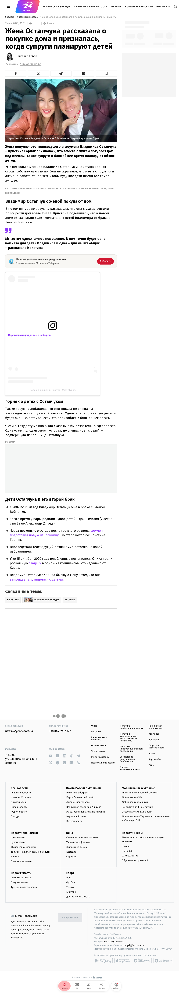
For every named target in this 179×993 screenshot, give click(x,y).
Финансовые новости (23, 847)
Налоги (15, 856)
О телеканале (98, 745)
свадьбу (35, 563)
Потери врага (74, 821)
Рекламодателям (100, 757)
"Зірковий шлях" (30, 64)
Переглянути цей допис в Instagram (29, 335)
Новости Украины (21, 797)
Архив (152, 753)
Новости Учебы (132, 833)
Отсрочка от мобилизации (137, 811)
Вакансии (154, 740)
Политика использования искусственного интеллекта (128, 737)
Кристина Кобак (26, 56)
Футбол (70, 882)
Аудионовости (19, 811)
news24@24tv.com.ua (19, 731)
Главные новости (21, 792)
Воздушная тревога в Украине (83, 806)
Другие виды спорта (78, 896)
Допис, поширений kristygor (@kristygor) (53, 389)
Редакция (96, 732)
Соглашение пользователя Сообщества (127, 759)
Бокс (68, 877)
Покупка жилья (19, 882)
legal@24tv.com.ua (134, 945)
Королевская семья (139, 6)
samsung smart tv (162, 961)
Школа (126, 846)
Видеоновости (19, 806)
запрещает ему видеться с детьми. (37, 580)
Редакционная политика (99, 738)
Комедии (71, 851)
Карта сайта (155, 759)
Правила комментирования (130, 768)
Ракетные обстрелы (77, 792)
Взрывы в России (76, 816)
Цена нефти (18, 837)
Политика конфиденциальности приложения (131, 748)
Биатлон (71, 891)
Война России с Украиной (83, 788)
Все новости (19, 788)
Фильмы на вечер (76, 847)
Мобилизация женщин (135, 802)
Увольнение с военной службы (139, 792)
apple (122, 961)
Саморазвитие (130, 855)
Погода (15, 816)
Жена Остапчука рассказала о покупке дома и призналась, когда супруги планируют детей (79, 17)
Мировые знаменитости (91, 6)
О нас (94, 726)
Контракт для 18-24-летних (137, 806)
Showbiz (9, 17)
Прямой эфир (19, 802)
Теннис (70, 887)
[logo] (27, 6)
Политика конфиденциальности (131, 727)
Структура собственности (156, 746)
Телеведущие (98, 751)
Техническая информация (156, 727)
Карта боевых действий (80, 797)
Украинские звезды (56, 6)
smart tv (142, 961)
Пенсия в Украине (21, 861)
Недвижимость (21, 873)
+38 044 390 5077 (60, 731)
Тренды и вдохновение (24, 887)
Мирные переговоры (78, 802)
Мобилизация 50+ (132, 797)
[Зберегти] (106, 73)
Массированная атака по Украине (85, 811)
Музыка (116, 6)
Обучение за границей (135, 860)
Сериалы (71, 856)
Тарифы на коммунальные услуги (30, 851)
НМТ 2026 (127, 850)
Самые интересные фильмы (82, 837)
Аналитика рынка (21, 877)
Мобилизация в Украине (138, 788)
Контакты (154, 734)
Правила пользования (103, 763)
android (103, 961)
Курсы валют (18, 842)
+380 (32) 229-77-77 (114, 941)
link (50, 756)
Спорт (70, 873)
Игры (151, 765)
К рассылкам (70, 917)
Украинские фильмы (78, 842)
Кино (69, 833)
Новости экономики (24, 833)
